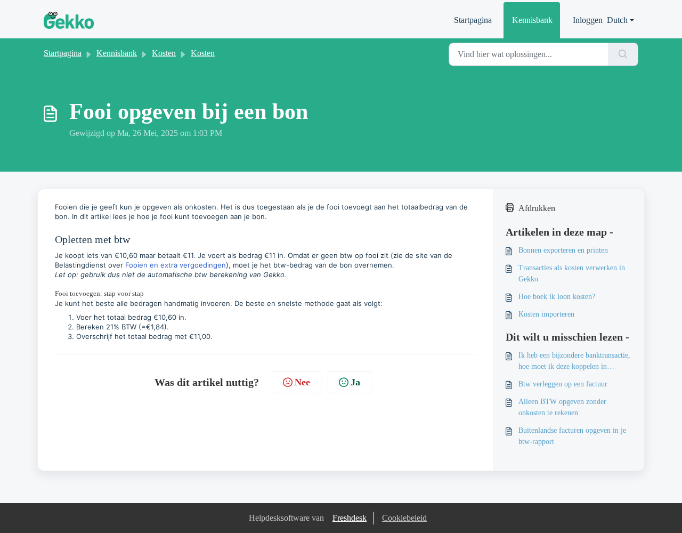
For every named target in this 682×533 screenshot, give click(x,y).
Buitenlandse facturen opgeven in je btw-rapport (572, 436)
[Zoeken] (623, 54)
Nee (302, 382)
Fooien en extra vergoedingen (175, 265)
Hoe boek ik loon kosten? (556, 297)
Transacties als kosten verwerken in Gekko (571, 273)
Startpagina (473, 20)
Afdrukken (536, 208)
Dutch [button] (617, 20)
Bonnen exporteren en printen (563, 250)
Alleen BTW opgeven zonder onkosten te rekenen (562, 407)
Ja (355, 382)
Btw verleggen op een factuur (562, 384)
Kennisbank (532, 20)
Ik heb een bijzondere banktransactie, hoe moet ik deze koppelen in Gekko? (574, 361)
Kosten (164, 53)
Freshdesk (349, 517)
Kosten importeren (546, 314)
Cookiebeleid (404, 517)
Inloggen (588, 20)
